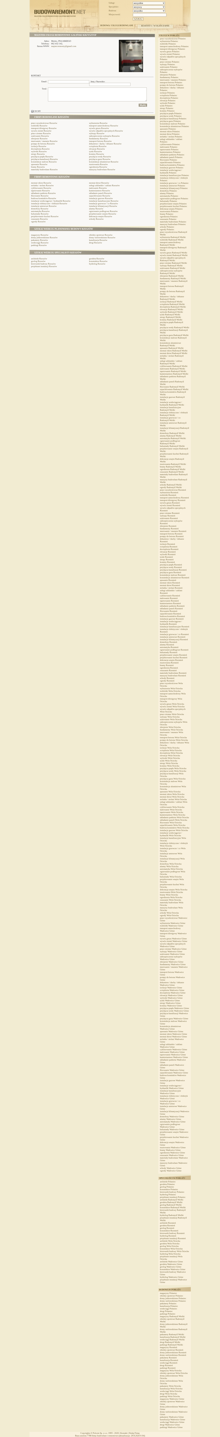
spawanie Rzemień (168, 580)
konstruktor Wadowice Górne (172, 1269)
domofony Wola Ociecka (171, 864)
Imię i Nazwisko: (98, 81)
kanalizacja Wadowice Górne (172, 1419)
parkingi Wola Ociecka (170, 1396)
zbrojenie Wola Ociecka (170, 727)
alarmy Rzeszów (96, 208)
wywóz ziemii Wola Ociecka (172, 706)
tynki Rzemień (166, 557)
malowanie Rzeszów (98, 188)
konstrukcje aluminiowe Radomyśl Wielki (170, 344)
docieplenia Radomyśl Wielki (173, 307)
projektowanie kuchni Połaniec (173, 206)
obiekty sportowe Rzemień (171, 1350)
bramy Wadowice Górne (170, 1150)
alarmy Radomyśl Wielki (171, 436)
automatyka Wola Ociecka (171, 869)
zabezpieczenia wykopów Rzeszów (104, 136)
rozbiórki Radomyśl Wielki (172, 240)
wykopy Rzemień (167, 515)
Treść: (44, 89)
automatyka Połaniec (169, 196)
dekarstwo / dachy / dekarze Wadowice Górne (172, 983)
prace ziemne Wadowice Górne (173, 949)
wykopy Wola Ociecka (170, 717)
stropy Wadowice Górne (170, 1003)
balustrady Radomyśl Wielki (172, 446)
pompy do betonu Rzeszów (43, 143)
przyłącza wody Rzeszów (100, 156)
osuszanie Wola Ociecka (170, 900)
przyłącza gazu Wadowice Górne (174, 1018)
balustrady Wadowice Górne (172, 1129)
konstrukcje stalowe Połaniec (172, 123)
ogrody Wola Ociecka (169, 915)
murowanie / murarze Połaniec (173, 80)
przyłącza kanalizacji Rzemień (173, 570)
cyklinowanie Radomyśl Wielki (173, 366)
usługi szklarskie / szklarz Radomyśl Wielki (171, 362)
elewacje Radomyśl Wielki (171, 309)
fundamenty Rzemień (169, 528)
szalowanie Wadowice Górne (172, 954)
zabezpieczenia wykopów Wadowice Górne (171, 957)
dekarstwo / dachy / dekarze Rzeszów (105, 143)
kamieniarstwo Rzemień (170, 603)
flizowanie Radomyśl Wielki (172, 387)
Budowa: (113, 10)
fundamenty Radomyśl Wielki (173, 278)
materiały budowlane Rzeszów (44, 169)
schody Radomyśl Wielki (171, 485)
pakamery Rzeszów (39, 240)
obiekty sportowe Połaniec (171, 1296)
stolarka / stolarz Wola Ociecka (173, 799)
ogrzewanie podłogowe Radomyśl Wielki (170, 442)
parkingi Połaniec (167, 1314)
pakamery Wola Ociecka (170, 1386)
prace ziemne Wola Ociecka (172, 714)
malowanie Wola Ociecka (171, 809)
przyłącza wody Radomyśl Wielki (174, 327)
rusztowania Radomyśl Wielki (173, 464)
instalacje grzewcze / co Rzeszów (103, 203)
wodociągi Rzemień (168, 1363)
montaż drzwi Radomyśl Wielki (173, 353)
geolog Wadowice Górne (170, 1267)
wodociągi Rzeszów (39, 242)
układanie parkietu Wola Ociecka (174, 817)
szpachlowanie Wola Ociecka (172, 825)
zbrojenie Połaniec (168, 74)
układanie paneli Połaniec (171, 157)
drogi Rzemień (166, 1365)
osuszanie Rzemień (168, 670)
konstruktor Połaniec (169, 1189)
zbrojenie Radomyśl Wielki (172, 276)
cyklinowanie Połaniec (170, 144)
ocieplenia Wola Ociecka (171, 750)
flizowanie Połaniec (168, 160)
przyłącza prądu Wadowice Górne (174, 1008)
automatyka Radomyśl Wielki (173, 438)
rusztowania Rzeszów (98, 164)
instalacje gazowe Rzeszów (101, 198)
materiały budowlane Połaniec (173, 221)
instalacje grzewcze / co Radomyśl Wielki (170, 418)
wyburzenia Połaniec (169, 41)
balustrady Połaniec (168, 201)
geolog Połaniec (167, 1187)
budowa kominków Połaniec (172, 165)
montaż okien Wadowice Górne (173, 1034)
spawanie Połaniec (168, 129)
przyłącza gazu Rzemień (170, 572)
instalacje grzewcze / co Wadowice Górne (170, 1102)
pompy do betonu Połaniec (171, 85)
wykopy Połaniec (167, 64)
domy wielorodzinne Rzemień (173, 1355)
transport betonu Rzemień (171, 534)
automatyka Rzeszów (40, 211)
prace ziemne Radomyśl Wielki (173, 263)
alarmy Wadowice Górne (170, 1119)
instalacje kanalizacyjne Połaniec (174, 175)
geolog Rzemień (167, 1228)
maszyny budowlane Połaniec (173, 224)
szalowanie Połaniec (169, 67)
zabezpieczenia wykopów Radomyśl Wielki (171, 271)
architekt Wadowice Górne (171, 1261)
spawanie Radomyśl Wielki (172, 348)
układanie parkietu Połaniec (172, 154)
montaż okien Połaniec (170, 131)
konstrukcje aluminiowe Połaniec (174, 126)
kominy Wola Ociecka (169, 766)
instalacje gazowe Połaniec (171, 167)
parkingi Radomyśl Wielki (171, 1345)
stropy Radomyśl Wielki (170, 317)
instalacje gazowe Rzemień (172, 619)
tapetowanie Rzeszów (40, 190)
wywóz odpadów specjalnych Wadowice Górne (173, 945)
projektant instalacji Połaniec (173, 1197)
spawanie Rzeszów (39, 164)
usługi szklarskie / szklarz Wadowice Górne (171, 1045)
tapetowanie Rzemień (169, 601)
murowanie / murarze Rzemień (173, 531)
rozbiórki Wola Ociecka (170, 691)
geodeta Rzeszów (96, 258)
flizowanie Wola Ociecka (171, 822)
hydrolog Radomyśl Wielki (172, 1215)
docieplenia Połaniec (169, 98)
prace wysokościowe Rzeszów (44, 123)
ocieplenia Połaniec (168, 95)
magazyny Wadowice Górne (172, 1399)
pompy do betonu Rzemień (172, 536)
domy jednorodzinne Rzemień (173, 1352)
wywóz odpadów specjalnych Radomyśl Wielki (173, 259)
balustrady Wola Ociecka (171, 876)
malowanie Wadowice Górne (172, 1052)
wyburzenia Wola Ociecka (171, 688)
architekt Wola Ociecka (170, 1241)
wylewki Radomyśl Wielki (171, 312)
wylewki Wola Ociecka (170, 758)
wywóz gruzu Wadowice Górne (173, 938)
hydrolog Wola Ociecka (170, 1254)
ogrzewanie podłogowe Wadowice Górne (170, 1125)
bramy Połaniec (166, 214)
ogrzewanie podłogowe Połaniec (174, 198)
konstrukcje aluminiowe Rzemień (174, 577)
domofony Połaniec (168, 191)
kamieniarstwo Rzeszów (99, 190)
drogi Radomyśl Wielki (170, 1342)
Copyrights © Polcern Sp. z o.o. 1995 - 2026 (99, 1433)
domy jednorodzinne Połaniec (173, 1298)
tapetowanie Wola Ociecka (171, 812)
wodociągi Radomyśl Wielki (172, 1339)
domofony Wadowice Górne (172, 1116)
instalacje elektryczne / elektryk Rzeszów (49, 203)
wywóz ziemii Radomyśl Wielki (174, 255)
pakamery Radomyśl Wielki (172, 1334)
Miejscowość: (115, 14)
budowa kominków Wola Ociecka (174, 827)
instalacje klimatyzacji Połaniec (174, 188)
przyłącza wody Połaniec (171, 116)
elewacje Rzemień (168, 552)
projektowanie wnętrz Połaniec (173, 203)
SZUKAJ (138, 19)
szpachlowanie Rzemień (170, 613)
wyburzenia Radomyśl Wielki (173, 237)
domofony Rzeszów (39, 208)
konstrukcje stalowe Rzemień (173, 575)
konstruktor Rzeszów (98, 261)
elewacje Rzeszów (97, 149)
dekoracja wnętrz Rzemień (171, 660)
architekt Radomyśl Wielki (171, 1199)
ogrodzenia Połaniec (169, 216)
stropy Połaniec (166, 108)
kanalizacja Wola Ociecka (171, 1388)
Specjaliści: (114, 6)
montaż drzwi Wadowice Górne (173, 1036)
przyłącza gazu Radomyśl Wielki (174, 335)
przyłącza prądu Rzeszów (42, 156)
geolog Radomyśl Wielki (171, 1205)
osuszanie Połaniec (168, 219)
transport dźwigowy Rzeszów (44, 128)
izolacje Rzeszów (38, 146)
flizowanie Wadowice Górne (172, 1070)
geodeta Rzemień (167, 1225)
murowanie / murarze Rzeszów (44, 141)
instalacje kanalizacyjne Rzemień (174, 626)
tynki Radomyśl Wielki (170, 314)
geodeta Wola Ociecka (169, 1243)
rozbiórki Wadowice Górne (171, 925)
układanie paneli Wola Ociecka (173, 820)
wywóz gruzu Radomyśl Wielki (173, 252)
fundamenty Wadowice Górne (173, 964)
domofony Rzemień (168, 642)
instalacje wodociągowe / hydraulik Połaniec (171, 171)
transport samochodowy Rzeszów (103, 125)
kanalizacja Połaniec (169, 1306)
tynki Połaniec (166, 105)
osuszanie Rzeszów (39, 219)
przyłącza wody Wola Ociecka (173, 771)
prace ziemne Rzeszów (41, 133)
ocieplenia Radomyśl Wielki (172, 304)
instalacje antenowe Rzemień (172, 637)
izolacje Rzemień (167, 544)
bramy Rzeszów (38, 167)
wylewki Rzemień (168, 554)
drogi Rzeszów (95, 242)
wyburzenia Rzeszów (98, 123)
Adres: (47, 41)
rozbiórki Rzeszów (39, 125)
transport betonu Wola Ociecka (173, 737)
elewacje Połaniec (168, 100)
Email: (44, 81)
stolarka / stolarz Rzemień (171, 588)
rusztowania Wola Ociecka (171, 892)
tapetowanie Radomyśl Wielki (173, 371)
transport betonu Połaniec (171, 82)
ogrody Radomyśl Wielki (171, 487)
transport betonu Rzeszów (100, 141)
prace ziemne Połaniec (169, 62)
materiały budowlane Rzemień (173, 673)
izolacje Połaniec (167, 93)
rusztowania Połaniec (169, 211)
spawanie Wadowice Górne (171, 1031)
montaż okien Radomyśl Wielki (173, 350)
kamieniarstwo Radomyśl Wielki (174, 374)
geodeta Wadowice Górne (171, 1264)
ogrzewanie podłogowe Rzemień (174, 650)
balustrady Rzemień (168, 652)
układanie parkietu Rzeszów (43, 193)
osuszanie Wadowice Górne (172, 1155)
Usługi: (112, 3)
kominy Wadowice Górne (171, 1005)
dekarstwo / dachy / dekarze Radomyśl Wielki (172, 297)
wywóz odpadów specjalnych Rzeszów (106, 131)
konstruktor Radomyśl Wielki (173, 1207)
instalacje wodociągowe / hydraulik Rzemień (171, 622)
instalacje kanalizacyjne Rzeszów (103, 201)
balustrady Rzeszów (39, 214)
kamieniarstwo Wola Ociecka (172, 815)
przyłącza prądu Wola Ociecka (173, 768)
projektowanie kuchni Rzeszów (44, 216)
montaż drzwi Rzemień (170, 585)
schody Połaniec (167, 227)
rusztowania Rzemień (169, 662)
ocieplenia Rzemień (168, 546)
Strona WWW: (43, 46)
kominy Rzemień (167, 562)
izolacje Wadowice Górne (171, 987)
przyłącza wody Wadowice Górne (174, 1011)
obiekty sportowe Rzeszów (100, 235)
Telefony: (45, 43)
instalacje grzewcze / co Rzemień (174, 634)
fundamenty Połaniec (169, 77)
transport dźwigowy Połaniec (172, 49)
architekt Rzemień (168, 1223)
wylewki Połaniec (167, 103)
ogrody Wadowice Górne (171, 1170)
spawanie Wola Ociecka (170, 791)
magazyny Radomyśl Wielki (172, 1316)
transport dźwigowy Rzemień (172, 500)
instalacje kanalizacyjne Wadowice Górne (170, 1092)
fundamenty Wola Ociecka (171, 729)
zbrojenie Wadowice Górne (171, 962)
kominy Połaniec (167, 111)
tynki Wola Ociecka (168, 760)
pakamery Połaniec (168, 1303)
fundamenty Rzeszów (98, 138)
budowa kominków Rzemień (172, 616)
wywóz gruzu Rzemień (170, 503)
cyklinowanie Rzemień (170, 595)
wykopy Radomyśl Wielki (171, 265)
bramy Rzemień (167, 665)
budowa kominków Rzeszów (43, 198)
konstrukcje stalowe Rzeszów (44, 162)
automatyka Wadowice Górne (173, 1121)
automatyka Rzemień (169, 647)
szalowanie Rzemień (169, 518)
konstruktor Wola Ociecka (171, 1248)
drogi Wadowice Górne (170, 1424)
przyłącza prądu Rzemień (171, 564)
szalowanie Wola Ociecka (171, 719)
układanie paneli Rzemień (171, 608)
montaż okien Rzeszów (41, 183)
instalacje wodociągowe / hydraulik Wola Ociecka (171, 834)
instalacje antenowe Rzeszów (44, 206)
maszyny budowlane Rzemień (173, 675)
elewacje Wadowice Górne (171, 995)
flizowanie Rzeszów (39, 196)
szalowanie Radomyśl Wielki (172, 268)
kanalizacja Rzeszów (98, 240)
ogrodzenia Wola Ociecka (171, 897)
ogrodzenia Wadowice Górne (172, 1152)
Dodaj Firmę (134, 1433)
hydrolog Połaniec (168, 1194)
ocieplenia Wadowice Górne (172, 990)
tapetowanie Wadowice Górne (173, 1054)
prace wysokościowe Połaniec (173, 38)
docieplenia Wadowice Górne (173, 993)
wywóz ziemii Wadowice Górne (173, 941)
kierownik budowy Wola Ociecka (174, 1251)
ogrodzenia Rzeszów (98, 167)
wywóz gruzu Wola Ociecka (172, 704)
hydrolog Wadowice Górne (171, 1277)
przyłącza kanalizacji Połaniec (173, 118)
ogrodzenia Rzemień (169, 668)
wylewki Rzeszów (39, 151)
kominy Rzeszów (96, 154)
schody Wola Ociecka (169, 913)
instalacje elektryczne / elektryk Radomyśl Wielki (174, 413)
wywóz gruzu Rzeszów (99, 128)
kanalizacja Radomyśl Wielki (173, 1337)
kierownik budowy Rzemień (172, 1233)
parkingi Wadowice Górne (171, 1427)
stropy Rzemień (167, 559)
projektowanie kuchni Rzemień (173, 657)
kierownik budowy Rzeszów (43, 264)
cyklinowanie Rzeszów (41, 188)
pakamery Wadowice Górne (172, 1417)
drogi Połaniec (166, 1311)
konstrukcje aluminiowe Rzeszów (103, 162)
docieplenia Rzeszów (40, 149)
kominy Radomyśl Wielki (171, 319)
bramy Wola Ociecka (169, 895)
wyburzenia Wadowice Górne (172, 923)
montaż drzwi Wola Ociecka (172, 797)
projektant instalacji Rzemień (173, 1238)
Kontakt (123, 1433)
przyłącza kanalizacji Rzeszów (44, 159)
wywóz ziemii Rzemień (170, 505)
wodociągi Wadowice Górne (172, 1422)
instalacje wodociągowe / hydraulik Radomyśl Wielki (172, 403)
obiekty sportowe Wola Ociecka (174, 1373)
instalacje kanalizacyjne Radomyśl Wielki (170, 408)
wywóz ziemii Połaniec (170, 54)
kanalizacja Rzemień (169, 1360)
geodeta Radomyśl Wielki (171, 1202)
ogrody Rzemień (167, 680)
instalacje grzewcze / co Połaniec (174, 183)
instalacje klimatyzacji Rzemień (174, 639)
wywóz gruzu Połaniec (170, 51)
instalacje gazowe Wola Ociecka (174, 830)
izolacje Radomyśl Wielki (171, 301)
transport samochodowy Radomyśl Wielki (170, 243)
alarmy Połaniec (167, 193)
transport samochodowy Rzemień (174, 497)
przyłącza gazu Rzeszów (99, 159)
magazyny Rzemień (168, 1347)
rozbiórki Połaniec (168, 44)
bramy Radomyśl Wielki (170, 466)
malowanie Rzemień (169, 598)
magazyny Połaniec (168, 1293)
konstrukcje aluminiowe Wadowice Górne (170, 1027)
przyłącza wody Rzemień (171, 567)
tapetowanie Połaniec (169, 149)
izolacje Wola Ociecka (169, 748)
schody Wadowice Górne (171, 1168)
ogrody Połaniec (167, 229)
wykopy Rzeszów (96, 133)
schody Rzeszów (96, 219)
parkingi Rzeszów (39, 245)
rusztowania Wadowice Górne (173, 1147)
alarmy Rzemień (167, 644)
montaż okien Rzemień (170, 583)
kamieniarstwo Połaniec (170, 152)
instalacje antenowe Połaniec (172, 185)
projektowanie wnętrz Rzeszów (102, 214)
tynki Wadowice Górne (170, 1000)
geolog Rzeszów (38, 261)
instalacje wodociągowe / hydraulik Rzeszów (50, 201)
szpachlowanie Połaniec (170, 162)
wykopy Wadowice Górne (171, 951)
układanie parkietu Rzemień (172, 606)
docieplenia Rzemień (169, 549)
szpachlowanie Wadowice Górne (174, 1072)
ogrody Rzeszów (38, 221)
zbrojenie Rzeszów (39, 138)
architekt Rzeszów (39, 258)
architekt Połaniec (168, 1181)
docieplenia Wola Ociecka (171, 753)
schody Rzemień (167, 678)
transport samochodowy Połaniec (174, 46)
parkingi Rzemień (168, 1368)
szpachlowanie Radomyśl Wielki (174, 389)
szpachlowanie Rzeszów (99, 196)
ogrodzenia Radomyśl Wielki (172, 469)
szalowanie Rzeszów (40, 136)
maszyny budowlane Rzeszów (102, 169)
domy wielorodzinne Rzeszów (102, 237)
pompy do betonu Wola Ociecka (174, 740)
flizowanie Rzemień (168, 611)
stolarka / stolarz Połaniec (171, 136)
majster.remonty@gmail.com (63, 46)
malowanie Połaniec (168, 147)
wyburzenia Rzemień (169, 492)
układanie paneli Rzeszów (100, 193)
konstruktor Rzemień (169, 1230)
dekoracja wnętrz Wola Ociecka (173, 889)
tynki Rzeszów (95, 151)
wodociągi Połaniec (168, 1308)
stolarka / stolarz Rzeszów (42, 185)
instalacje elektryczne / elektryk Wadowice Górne (174, 1097)
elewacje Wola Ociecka (170, 755)
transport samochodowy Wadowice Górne (170, 929)
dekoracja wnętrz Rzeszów (100, 216)
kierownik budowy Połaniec (172, 1192)
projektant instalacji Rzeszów (44, 266)
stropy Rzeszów (38, 154)
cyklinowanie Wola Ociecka (172, 807)
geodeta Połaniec (167, 1184)
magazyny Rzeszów (39, 235)
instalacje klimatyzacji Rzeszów (103, 206)
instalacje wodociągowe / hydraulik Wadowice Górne (172, 1086)
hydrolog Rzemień (168, 1236)
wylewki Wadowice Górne (171, 998)
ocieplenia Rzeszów (97, 146)
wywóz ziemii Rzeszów (41, 131)
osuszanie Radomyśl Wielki (172, 472)
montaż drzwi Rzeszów (99, 183)
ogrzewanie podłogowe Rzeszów (103, 211)
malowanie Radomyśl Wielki (172, 368)
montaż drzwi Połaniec (170, 134)
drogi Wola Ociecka (168, 1394)
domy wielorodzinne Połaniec (173, 1301)
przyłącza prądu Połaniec (171, 113)
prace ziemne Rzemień (170, 513)
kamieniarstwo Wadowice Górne (174, 1057)
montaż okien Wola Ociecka (172, 794)
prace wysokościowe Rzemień (173, 490)
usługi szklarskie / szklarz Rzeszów (104, 185)
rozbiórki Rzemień (168, 495)
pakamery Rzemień (168, 1357)
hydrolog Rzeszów (97, 264)
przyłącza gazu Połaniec (170, 121)
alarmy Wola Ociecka (169, 866)
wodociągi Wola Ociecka (171, 1391)
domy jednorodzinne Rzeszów (44, 237)
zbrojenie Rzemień (168, 526)
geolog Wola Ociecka (169, 1246)
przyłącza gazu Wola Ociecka (173, 778)
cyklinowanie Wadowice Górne (173, 1049)
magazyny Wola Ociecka (171, 1370)
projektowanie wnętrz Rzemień (173, 655)
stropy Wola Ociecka (169, 763)
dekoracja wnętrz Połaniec (171, 209)
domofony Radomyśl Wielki (172, 433)
